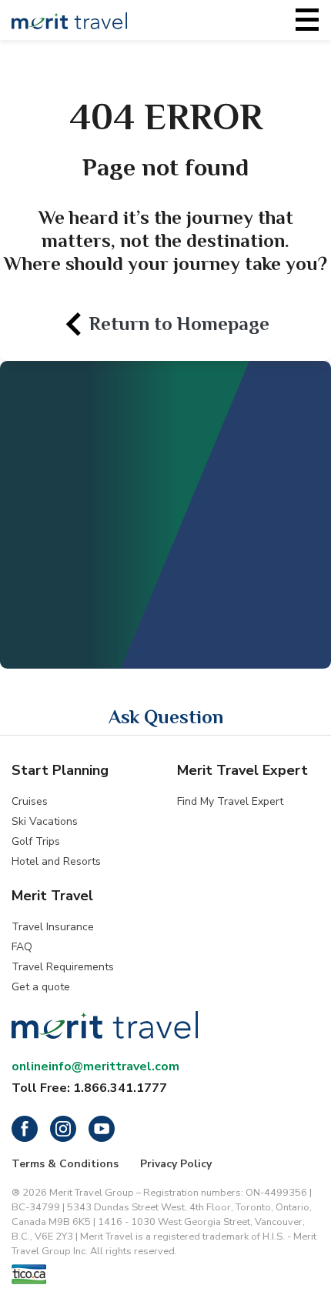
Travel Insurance (53, 926)
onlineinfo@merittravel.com (95, 1066)
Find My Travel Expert (230, 801)
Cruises (30, 801)
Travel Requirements (63, 967)
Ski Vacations (45, 821)
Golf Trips (36, 841)
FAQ (22, 947)
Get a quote (41, 987)
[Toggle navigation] (307, 20)
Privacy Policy (176, 1163)
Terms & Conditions (65, 1163)
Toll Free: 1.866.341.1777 (89, 1088)
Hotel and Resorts (56, 861)
